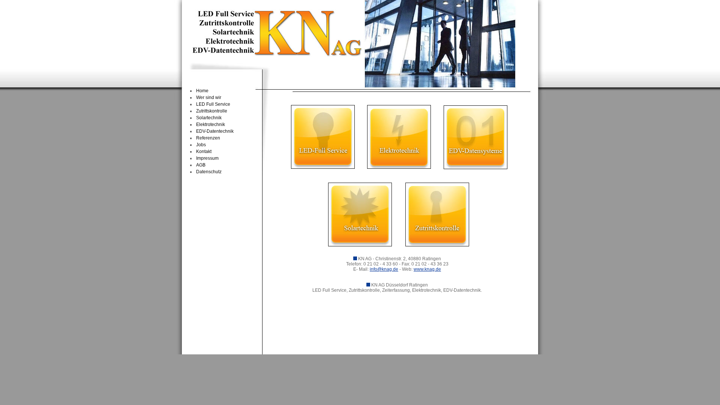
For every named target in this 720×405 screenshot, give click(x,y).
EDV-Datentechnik (215, 131)
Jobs (201, 144)
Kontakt (204, 151)
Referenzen (208, 138)
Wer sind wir (208, 97)
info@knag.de (384, 269)
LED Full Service (213, 104)
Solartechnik (209, 117)
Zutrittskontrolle (211, 111)
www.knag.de (427, 269)
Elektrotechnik (210, 124)
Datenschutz (209, 171)
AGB (201, 165)
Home (202, 90)
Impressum (207, 158)
